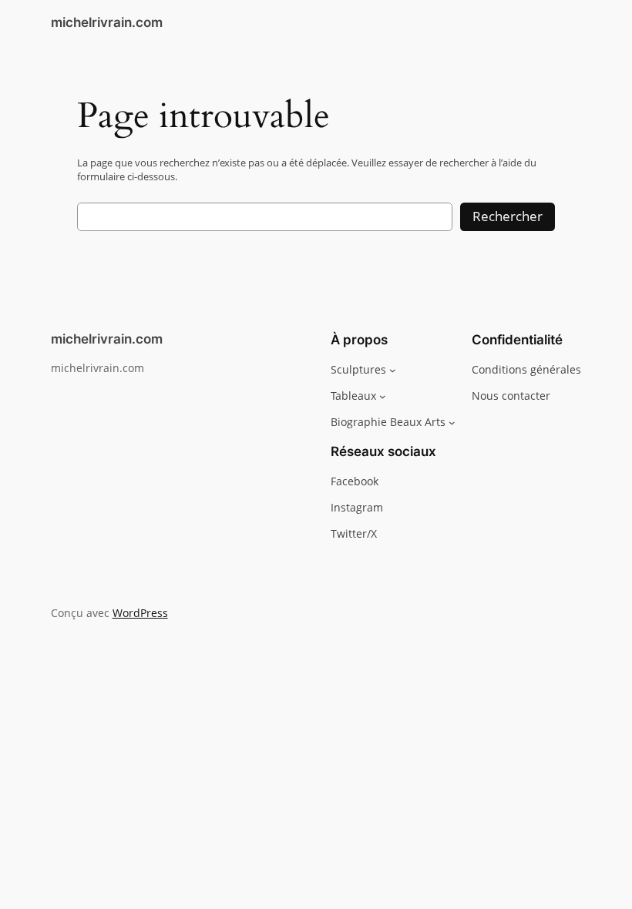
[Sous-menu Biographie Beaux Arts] (452, 422)
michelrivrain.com (107, 22)
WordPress (140, 612)
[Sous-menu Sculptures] (392, 369)
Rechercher (507, 216)
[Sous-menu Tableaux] (382, 396)
